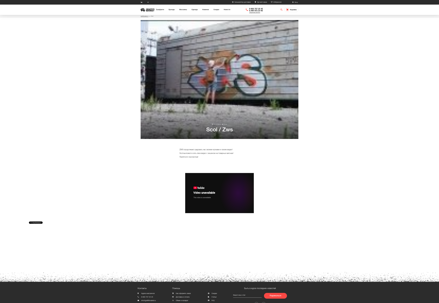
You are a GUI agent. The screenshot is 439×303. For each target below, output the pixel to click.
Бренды (172, 9)
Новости (227, 9)
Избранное (277, 2)
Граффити (160, 9)
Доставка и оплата (182, 297)
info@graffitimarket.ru (148, 300)
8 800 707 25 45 (256, 9)
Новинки (205, 9)
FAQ (212, 300)
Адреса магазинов (148, 293)
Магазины (183, 9)
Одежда (194, 9)
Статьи (214, 297)
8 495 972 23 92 (256, 11)
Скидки (216, 9)
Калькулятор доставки (242, 2)
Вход (296, 2)
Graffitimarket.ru (144, 16)
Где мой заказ (262, 2)
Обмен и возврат (182, 300)
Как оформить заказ (183, 293)
